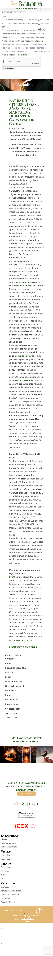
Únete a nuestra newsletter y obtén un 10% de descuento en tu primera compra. (26, 786)
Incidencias (6, 898)
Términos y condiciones (11, 891)
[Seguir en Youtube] (27, 936)
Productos (5, 867)
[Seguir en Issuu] (27, 951)
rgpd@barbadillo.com (34, 41)
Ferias (8, 677)
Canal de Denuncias (9, 902)
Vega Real (5, 859)
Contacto (5, 887)
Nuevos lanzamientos (15, 686)
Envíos (3, 879)
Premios (9, 695)
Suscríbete (26, 793)
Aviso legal (18, 916)
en (42, 29)
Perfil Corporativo (8, 843)
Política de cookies (32, 916)
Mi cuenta (5, 871)
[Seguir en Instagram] (27, 928)
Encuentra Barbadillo (15, 668)
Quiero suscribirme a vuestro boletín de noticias (25, 30)
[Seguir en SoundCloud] (27, 943)
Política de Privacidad (10, 895)
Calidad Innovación (9, 847)
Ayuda (3, 875)
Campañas (10, 659)
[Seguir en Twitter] (27, 921)
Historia (4, 839)
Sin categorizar (12, 709)
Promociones (11, 704)
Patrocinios (10, 690)
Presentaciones (12, 699)
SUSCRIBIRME (8, 68)
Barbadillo (5, 855)
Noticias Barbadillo (14, 681)
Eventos (9, 672)
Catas (8, 663)
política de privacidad (18, 55)
